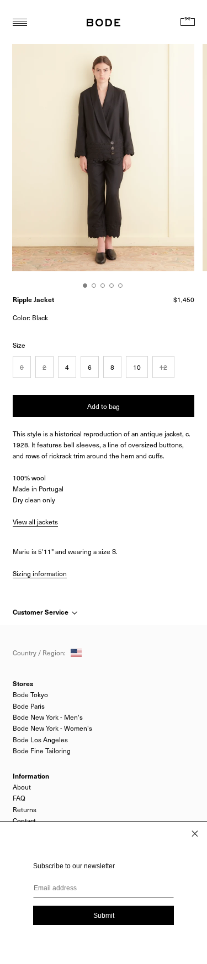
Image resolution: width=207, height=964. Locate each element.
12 (163, 367)
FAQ (19, 798)
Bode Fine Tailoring (42, 750)
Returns (24, 809)
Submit (103, 915)
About (22, 787)
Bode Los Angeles (40, 739)
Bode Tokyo (30, 694)
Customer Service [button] (41, 612)
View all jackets (35, 522)
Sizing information (40, 573)
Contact (24, 820)
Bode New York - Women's (52, 728)
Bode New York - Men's (48, 717)
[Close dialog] (194, 833)
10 (137, 367)
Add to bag (103, 406)
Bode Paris (29, 706)
